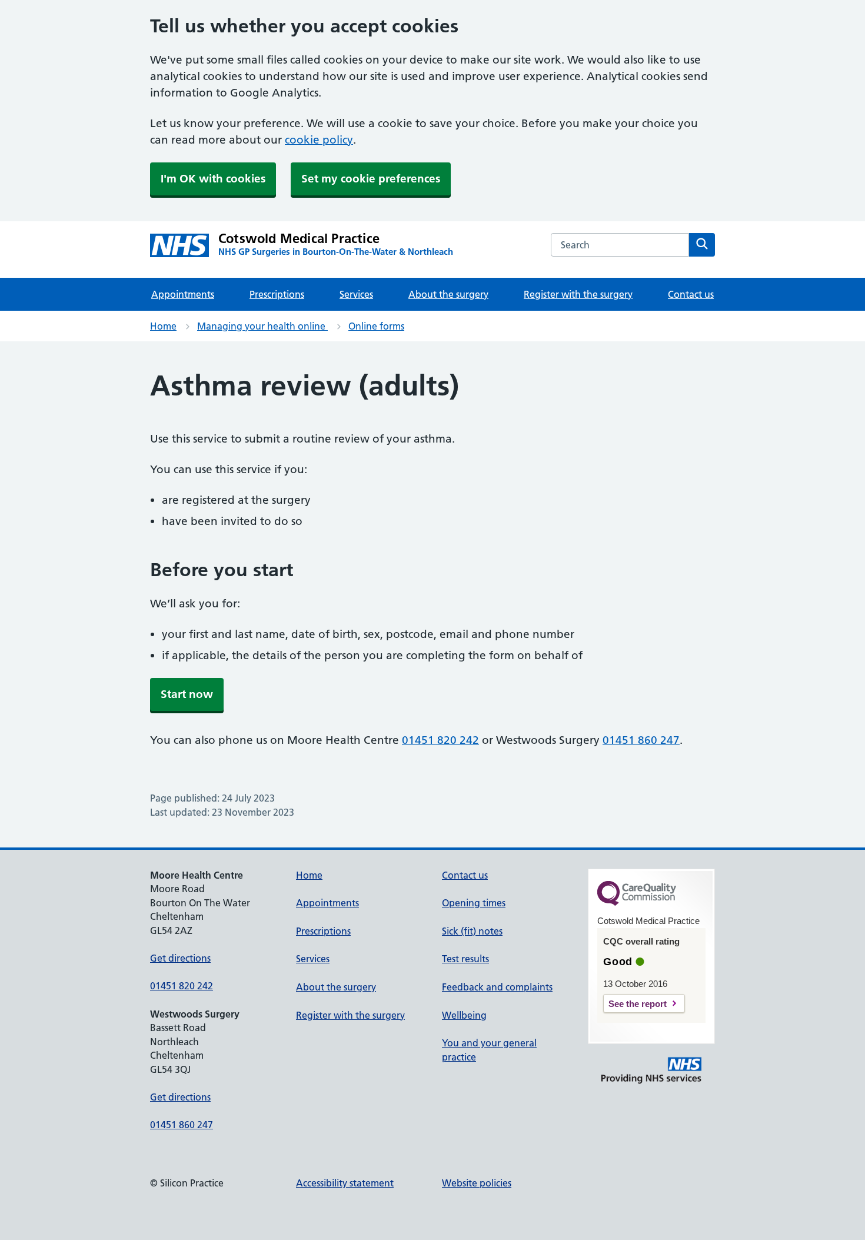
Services (356, 294)
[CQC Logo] (636, 902)
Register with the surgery (578, 294)
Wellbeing (464, 1015)
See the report (637, 1004)
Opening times (473, 903)
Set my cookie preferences (370, 178)
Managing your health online (262, 326)
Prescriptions (276, 294)
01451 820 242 (440, 740)
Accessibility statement (345, 1183)
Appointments (182, 294)
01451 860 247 (641, 740)
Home (163, 326)
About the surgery (448, 294)
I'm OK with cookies (213, 178)
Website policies (476, 1183)
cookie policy (319, 140)
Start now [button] (187, 694)
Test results (465, 959)
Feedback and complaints (497, 987)
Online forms (376, 326)
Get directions (180, 958)
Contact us (691, 294)
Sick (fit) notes (472, 931)
